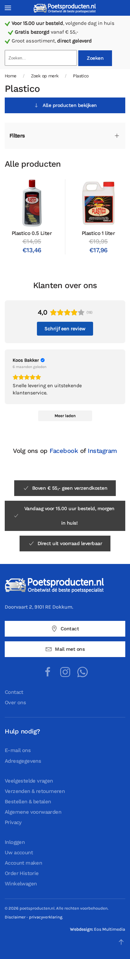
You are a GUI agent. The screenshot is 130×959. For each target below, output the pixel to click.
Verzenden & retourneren (35, 791)
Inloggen (15, 842)
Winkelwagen (21, 884)
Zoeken (95, 58)
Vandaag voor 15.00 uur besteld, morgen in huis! (69, 516)
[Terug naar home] (65, 8)
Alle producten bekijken (70, 105)
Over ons (15, 702)
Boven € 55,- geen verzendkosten (70, 488)
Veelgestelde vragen (29, 781)
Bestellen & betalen (28, 802)
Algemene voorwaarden (33, 812)
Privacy (13, 822)
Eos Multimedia (109, 929)
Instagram (102, 450)
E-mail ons (18, 750)
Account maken (23, 863)
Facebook (64, 450)
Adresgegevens (23, 761)
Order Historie (22, 873)
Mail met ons (70, 649)
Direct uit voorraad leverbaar (70, 543)
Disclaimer (15, 917)
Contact (70, 629)
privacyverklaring (45, 917)
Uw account (19, 853)
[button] (8, 8)
